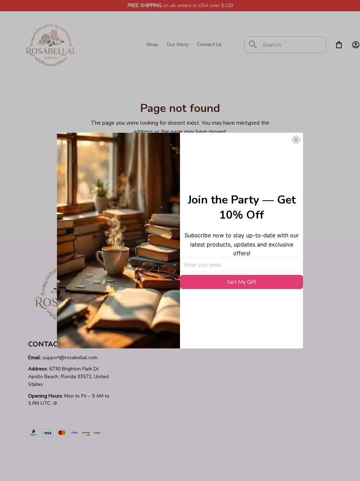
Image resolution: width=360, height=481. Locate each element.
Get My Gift (241, 282)
